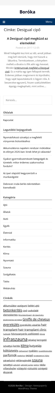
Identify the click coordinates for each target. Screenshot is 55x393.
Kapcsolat (8, 120)
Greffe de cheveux (36, 319)
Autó (5, 218)
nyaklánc (33, 350)
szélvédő (16, 365)
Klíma (6, 253)
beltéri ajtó (33, 305)
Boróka (27, 12)
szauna (37, 360)
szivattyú (8, 364)
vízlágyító (22, 368)
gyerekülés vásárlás (30, 324)
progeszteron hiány (41, 356)
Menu (49, 21)
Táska (6, 281)
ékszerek (7, 372)
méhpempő (23, 351)
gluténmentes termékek (12, 320)
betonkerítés (12, 310)
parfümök (10, 355)
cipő (25, 310)
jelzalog (32, 339)
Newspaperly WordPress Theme (32, 387)
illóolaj (42, 334)
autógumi (22, 305)
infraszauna (15, 339)
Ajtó (5, 204)
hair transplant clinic (32, 329)
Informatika (9, 239)
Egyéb (6, 225)
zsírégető (42, 368)
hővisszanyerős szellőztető (25, 333)
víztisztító (32, 368)
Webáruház (9, 288)
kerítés (16, 345)
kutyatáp (35, 346)
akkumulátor (10, 305)
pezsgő (29, 355)
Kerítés (6, 246)
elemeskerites (10, 314)
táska (42, 364)
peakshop (21, 356)
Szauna (7, 267)
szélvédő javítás (27, 365)
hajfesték (6, 334)
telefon (36, 365)
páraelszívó (9, 360)
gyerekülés (11, 324)
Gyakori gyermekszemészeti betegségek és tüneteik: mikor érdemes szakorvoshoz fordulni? (25, 162)
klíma (25, 345)
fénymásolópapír (25, 315)
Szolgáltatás (9, 274)
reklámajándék (23, 360)
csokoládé (33, 310)
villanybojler (9, 368)
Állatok (6, 211)
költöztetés (10, 350)
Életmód (7, 232)
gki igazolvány (38, 315)
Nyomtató (8, 260)
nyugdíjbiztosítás (45, 351)
